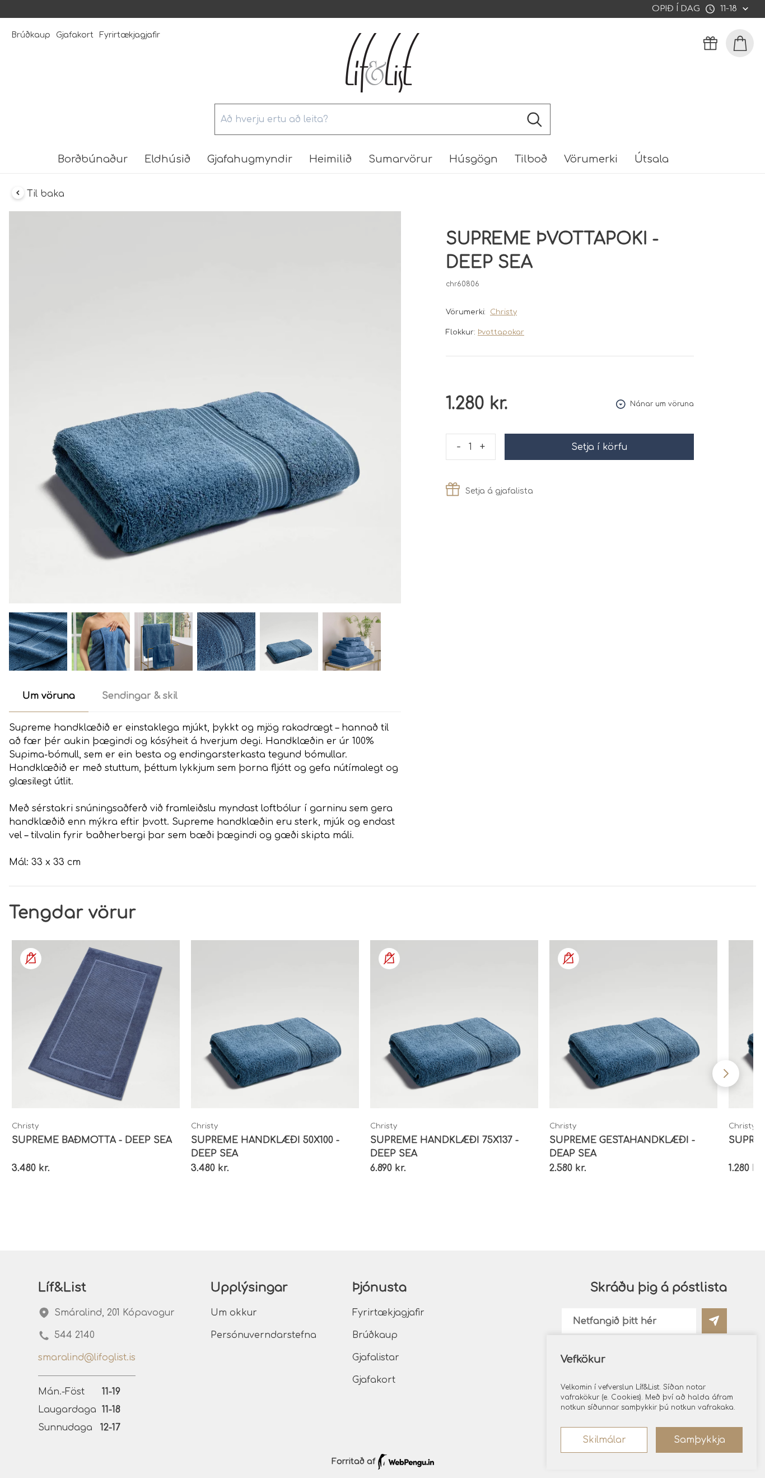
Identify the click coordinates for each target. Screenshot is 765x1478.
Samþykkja (699, 1440)
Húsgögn (473, 159)
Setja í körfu (599, 447)
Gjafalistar (375, 1357)
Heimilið (330, 159)
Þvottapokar (501, 332)
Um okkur (234, 1313)
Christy (503, 312)
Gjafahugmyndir (249, 159)
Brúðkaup (30, 35)
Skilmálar (604, 1440)
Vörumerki (591, 159)
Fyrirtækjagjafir (129, 35)
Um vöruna (48, 696)
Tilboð (531, 159)
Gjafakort (75, 35)
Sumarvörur (400, 159)
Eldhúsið (167, 159)
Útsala (652, 159)
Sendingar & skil (140, 696)
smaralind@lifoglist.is (87, 1357)
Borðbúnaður (93, 159)
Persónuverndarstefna (263, 1335)
